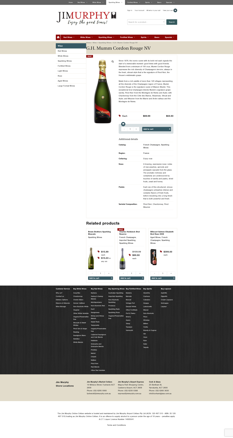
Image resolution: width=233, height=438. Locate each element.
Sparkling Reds (114, 309)
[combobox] (146, 22)
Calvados (146, 300)
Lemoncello (147, 306)
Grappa (146, 303)
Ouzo (145, 337)
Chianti (93, 357)
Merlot (93, 353)
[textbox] (146, 22)
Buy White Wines (79, 289)
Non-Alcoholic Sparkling (113, 301)
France (146, 153)
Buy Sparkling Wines (116, 289)
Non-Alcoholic (148, 313)
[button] (113, 61)
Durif (92, 309)
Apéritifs (164, 293)
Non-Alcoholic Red (98, 306)
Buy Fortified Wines (133, 289)
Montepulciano (96, 302)
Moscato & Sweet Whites (79, 324)
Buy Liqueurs (166, 289)
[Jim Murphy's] (87, 18)
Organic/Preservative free (80, 318)
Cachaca (146, 296)
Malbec (93, 360)
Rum (145, 340)
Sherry (128, 317)
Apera (128, 320)
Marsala (129, 296)
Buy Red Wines (97, 289)
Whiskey (146, 320)
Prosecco (111, 306)
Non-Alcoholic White (80, 306)
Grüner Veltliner (79, 303)
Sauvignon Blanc (79, 335)
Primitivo (94, 350)
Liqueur (164, 306)
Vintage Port (130, 303)
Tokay (128, 323)
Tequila (145, 347)
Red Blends (95, 367)
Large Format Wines (66, 86)
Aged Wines (155, 237)
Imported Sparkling (127, 240)
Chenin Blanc (78, 300)
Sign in (129, 10)
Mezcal (145, 310)
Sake (145, 344)
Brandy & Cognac (149, 330)
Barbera (94, 293)
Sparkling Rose (114, 312)
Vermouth (129, 330)
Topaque (129, 327)
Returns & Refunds (63, 303)
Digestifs (164, 296)
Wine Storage (61, 306)
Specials (169, 2)
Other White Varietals (81, 313)
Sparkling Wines (114, 2)
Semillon (76, 339)
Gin (144, 334)
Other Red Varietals (98, 370)
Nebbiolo (94, 340)
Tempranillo (95, 325)
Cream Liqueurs (167, 300)
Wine (95, 43)
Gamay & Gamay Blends (97, 297)
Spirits (147, 2)
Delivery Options (62, 300)
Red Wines (81, 2)
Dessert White (131, 306)
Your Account (139, 10)
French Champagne (151, 145)
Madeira (129, 293)
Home (71, 2)
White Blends (78, 342)
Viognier (76, 310)
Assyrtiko (76, 293)
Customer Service (63, 289)
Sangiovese (95, 312)
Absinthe (146, 293)
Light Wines (63, 71)
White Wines (96, 2)
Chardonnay (78, 296)
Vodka (145, 327)
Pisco (145, 317)
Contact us (60, 296)
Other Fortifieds (131, 310)
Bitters (145, 323)
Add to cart (148, 129)
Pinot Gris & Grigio (80, 329)
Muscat (128, 300)
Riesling (76, 332)
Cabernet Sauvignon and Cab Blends (98, 336)
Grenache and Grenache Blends (97, 345)
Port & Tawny (130, 313)
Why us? (59, 293)
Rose (60, 76)
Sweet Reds (95, 322)
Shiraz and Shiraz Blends (97, 317)
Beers (159, 2)
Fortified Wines (132, 2)
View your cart (168, 10)
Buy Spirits (147, 289)
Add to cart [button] (94, 278)
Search (172, 22)
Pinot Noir (94, 363)
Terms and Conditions (116, 425)
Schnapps (164, 303)
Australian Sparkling (115, 293)
